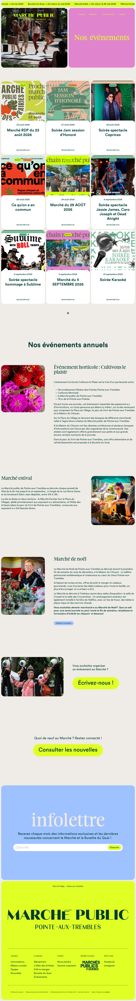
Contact (122, 14)
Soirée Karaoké (113, 280)
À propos (81, 14)
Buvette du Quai (109, 14)
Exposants (93, 14)
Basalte (108, 992)
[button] (68, 313)
